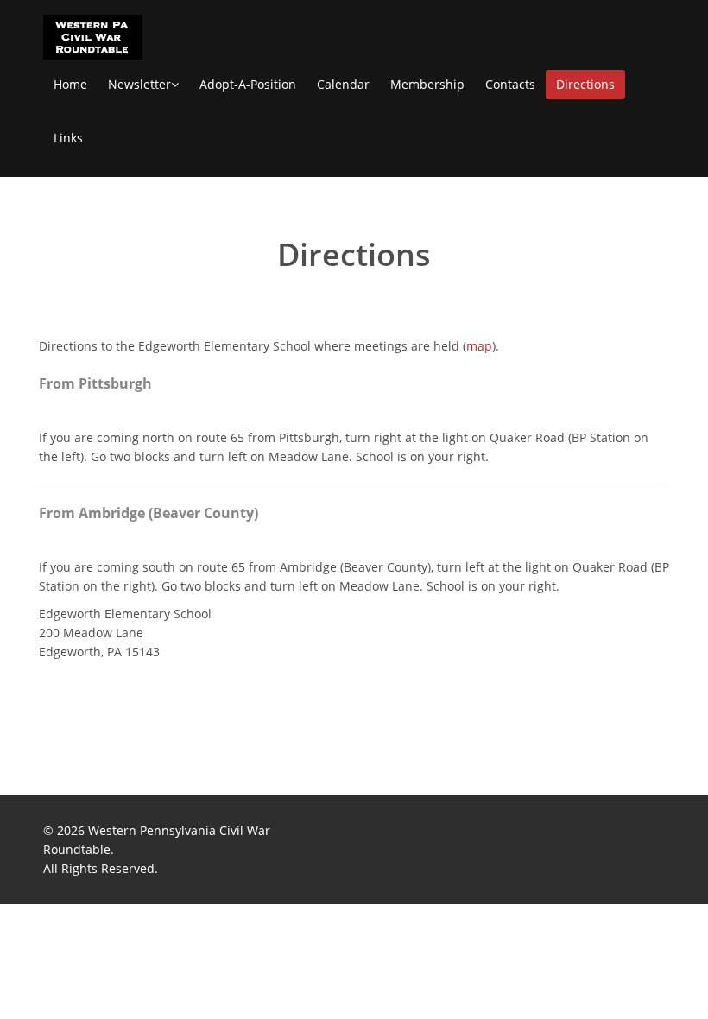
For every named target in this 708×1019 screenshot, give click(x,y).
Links (68, 138)
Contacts (510, 84)
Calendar (343, 84)
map (479, 346)
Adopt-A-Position (247, 84)
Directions (585, 84)
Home (70, 84)
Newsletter (139, 84)
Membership (427, 84)
